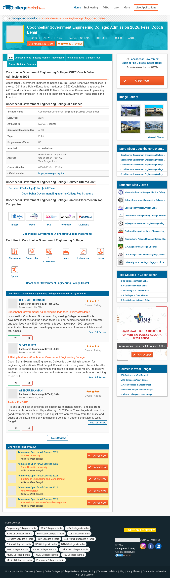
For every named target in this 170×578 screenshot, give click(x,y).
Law (116, 7)
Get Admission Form (41, 44)
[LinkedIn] (158, 546)
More (127, 7)
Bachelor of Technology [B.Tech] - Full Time (32, 188)
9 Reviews (77, 44)
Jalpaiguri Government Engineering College (145, 223)
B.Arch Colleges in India (19, 544)
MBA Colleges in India (78, 528)
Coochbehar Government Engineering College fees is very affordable (49, 312)
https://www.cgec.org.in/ (51, 173)
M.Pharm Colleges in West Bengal (136, 394)
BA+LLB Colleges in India (19, 533)
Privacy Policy (88, 571)
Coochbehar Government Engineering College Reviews (36, 293)
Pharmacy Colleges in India (50, 560)
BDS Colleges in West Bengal (134, 375)
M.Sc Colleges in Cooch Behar (135, 290)
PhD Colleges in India (73, 554)
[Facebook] (151, 546)
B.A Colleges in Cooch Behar (134, 285)
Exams (39, 571)
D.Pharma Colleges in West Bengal (137, 389)
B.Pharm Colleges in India (20, 539)
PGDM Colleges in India (46, 554)
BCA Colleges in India (48, 539)
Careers (89, 574)
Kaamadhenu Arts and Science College (143, 239)
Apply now (99, 455)
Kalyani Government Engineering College (144, 200)
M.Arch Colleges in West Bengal (136, 385)
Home (77, 7)
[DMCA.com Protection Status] (123, 555)
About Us (18, 571)
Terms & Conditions (107, 571)
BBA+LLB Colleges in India (50, 533)
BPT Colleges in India (17, 549)
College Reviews (70, 571)
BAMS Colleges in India (73, 544)
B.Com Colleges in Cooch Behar (135, 300)
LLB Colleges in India (79, 533)
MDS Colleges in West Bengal (134, 380)
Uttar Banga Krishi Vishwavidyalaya (141, 254)
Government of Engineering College (141, 215)
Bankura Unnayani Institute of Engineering (144, 231)
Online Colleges (52, 571)
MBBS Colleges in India (18, 554)
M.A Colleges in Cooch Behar (134, 295)
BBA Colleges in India (51, 528)
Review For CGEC (18, 402)
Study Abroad (133, 571)
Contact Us (148, 571)
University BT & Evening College (139, 262)
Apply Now (142, 80)
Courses (29, 571)
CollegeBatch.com (124, 548)
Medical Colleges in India (19, 560)
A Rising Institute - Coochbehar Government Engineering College (46, 357)
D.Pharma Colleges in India (74, 549)
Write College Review (141, 530)
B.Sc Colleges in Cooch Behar (134, 281)
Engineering (91, 7)
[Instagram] (143, 546)
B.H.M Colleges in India (44, 549)
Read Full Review (97, 332)
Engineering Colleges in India (21, 528)
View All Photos (156, 137)
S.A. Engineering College (136, 247)
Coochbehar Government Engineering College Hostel (57, 283)
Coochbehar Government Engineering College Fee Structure (57, 193)
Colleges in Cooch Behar (25, 18)
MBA (106, 7)
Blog (122, 571)
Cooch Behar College (134, 208)
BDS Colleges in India (46, 544)
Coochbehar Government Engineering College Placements (57, 233)
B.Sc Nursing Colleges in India (79, 539)
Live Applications (146, 7)
